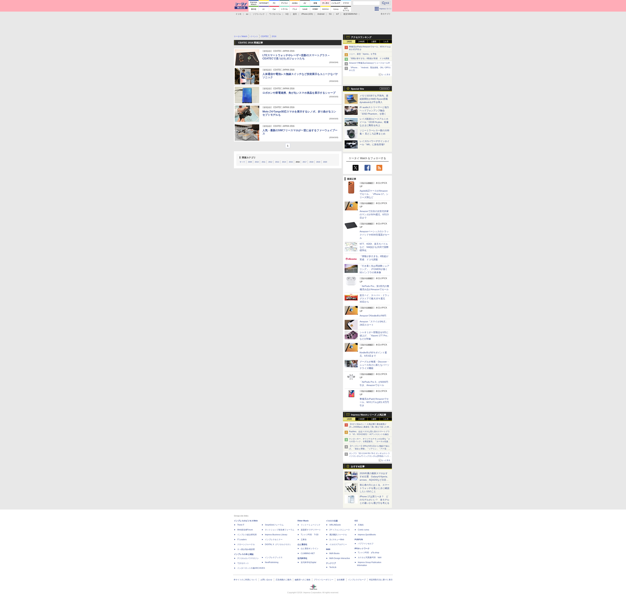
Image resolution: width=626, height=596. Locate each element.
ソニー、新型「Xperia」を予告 (362, 54)
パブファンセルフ (365, 543)
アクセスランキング (361, 37)
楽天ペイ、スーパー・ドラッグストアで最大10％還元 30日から (374, 298)
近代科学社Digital (308, 562)
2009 (250, 162)
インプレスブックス (274, 557)
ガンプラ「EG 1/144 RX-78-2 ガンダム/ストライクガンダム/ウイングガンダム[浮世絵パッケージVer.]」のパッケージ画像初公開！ (370, 456)
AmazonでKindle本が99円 (373, 315)
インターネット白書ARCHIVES (251, 568)
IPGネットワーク (362, 548)
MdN (328, 549)
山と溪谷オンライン (309, 548)
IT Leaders (242, 539)
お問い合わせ (266, 580)
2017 (304, 162)
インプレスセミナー (274, 539)
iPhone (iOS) (307, 14)
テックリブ (331, 563)
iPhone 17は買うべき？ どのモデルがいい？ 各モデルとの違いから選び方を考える (374, 499)
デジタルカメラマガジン (248, 558)
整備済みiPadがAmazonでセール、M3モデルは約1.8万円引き (374, 402)
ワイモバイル (275, 14)
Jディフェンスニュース (339, 530)
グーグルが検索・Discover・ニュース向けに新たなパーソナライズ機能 (374, 364)
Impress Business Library (276, 534)
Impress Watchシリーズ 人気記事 (368, 414)
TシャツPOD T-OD (310, 534)
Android (320, 14)
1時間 (349, 41)
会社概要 (341, 580)
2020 (325, 162)
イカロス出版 (332, 521)
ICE (356, 521)
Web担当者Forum (245, 530)
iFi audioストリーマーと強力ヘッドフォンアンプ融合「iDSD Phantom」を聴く (374, 110)
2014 (284, 162)
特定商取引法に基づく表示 (381, 580)
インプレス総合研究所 (247, 534)
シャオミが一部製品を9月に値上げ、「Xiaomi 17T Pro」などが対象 (374, 335)
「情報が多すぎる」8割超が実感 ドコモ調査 (369, 58)
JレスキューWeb (336, 539)
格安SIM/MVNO (350, 14)
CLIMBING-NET (308, 553)
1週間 (373, 41)
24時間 (361, 41)
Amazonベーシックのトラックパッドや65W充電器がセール (374, 234)
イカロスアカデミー (338, 544)
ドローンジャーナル (246, 544)
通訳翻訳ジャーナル (338, 534)
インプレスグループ (357, 580)
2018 (311, 162)
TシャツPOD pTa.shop (368, 552)
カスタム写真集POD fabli (369, 557)
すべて (242, 162)
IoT (337, 14)
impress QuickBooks (367, 534)
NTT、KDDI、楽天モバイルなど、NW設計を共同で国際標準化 (374, 247)
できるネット (243, 563)
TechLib (332, 567)
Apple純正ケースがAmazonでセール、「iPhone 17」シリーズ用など (374, 194)
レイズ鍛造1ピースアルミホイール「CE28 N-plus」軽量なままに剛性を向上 (374, 122)
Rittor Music (303, 521)
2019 (318, 162)
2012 (270, 162)
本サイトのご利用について (245, 580)
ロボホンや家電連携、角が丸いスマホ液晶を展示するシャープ (298, 92)
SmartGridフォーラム (274, 525)
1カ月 (385, 41)
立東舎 (304, 539)
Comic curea (363, 530)
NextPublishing (271, 562)
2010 (257, 162)
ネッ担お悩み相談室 (246, 549)
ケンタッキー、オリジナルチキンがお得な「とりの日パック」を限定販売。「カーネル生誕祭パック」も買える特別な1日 (369, 442)
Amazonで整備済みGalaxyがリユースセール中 (369, 63)
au (247, 14)
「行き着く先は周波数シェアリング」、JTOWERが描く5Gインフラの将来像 (374, 269)
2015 (291, 162)
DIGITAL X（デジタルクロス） (278, 544)
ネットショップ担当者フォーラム (279, 530)
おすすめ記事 (358, 466)
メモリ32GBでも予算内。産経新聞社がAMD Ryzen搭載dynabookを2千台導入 (374, 98)
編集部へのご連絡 (302, 580)
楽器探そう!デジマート (311, 530)
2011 (263, 162)
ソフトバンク (259, 14)
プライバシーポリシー (323, 580)
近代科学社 (302, 558)
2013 (277, 162)
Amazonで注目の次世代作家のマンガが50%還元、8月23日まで (374, 214)
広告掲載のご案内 (283, 580)
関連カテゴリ (249, 157)
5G (330, 14)
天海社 (361, 525)
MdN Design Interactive (339, 558)
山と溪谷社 (302, 544)
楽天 (295, 14)
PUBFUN (359, 539)
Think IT (240, 525)
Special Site (357, 88)
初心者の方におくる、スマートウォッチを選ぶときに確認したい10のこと (374, 488)
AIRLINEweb (335, 525)
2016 (298, 162)
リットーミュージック (310, 525)
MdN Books (334, 553)
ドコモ (238, 14)
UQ (286, 14)
